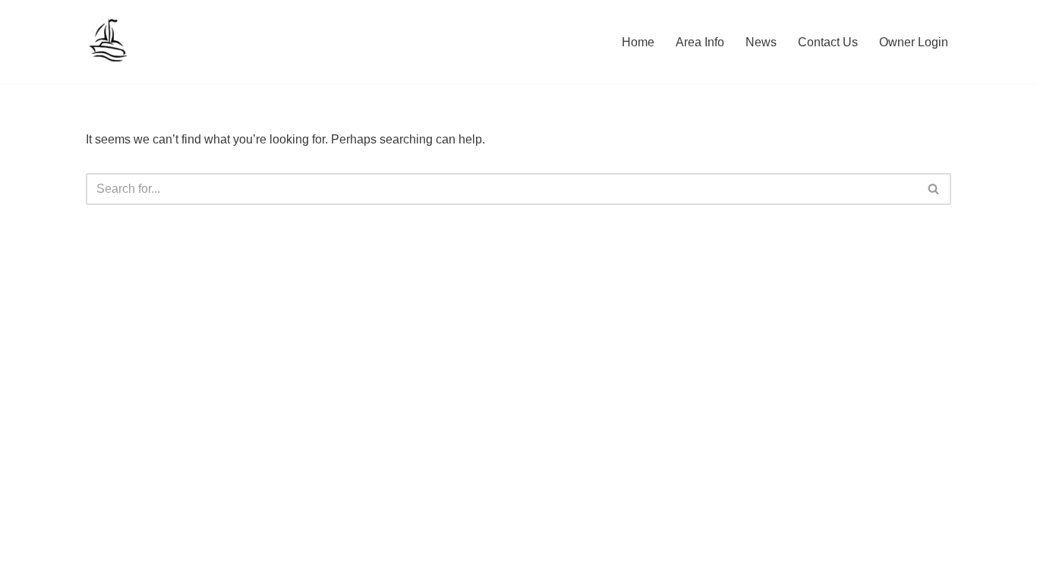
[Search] (934, 189)
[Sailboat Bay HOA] (109, 42)
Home (638, 42)
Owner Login (913, 42)
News (761, 42)
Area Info (700, 42)
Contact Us (828, 42)
